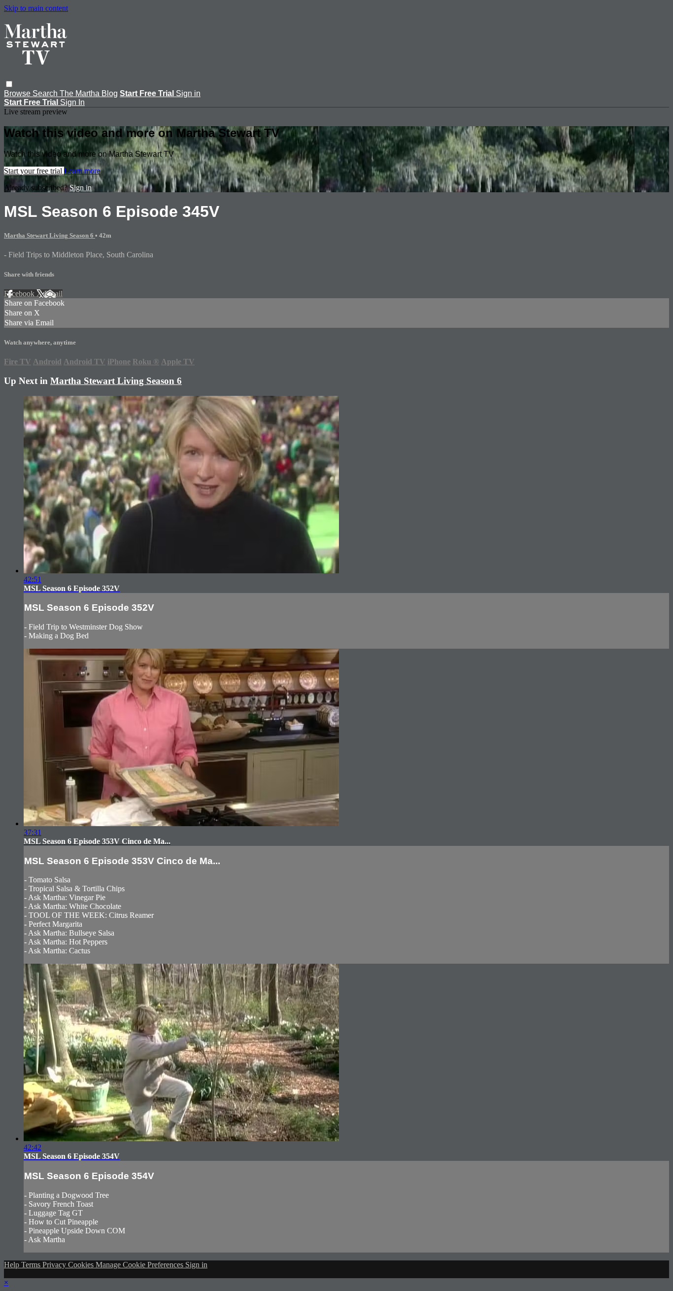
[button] (9, 84)
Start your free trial (34, 171)
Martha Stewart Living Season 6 (49, 235)
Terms (31, 1264)
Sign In (72, 102)
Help (12, 1264)
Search (46, 93)
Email (53, 293)
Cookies (82, 1264)
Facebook (20, 293)
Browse (18, 93)
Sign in (188, 93)
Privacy (55, 1264)
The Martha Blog (89, 93)
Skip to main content (36, 8)
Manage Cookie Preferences (140, 1264)
